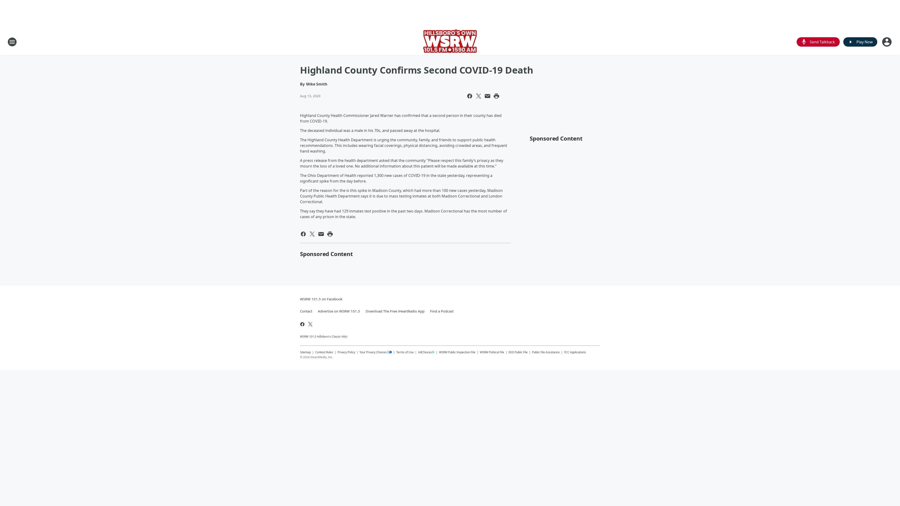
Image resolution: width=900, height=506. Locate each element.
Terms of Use (405, 352)
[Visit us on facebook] (302, 324)
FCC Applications (575, 352)
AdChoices (425, 352)
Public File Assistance (546, 352)
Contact (306, 311)
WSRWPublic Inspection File (457, 352)
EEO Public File (518, 352)
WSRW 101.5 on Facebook (321, 299)
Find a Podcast (442, 311)
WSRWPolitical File (492, 352)
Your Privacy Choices (373, 352)
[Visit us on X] (310, 324)
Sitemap (305, 352)
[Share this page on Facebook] (469, 96)
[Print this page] (496, 96)
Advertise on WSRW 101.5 (339, 311)
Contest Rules (324, 352)
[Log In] (887, 42)
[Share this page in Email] (487, 96)
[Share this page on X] (478, 96)
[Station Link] (450, 42)
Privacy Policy (346, 352)
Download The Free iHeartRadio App (395, 311)
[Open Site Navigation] (12, 42)
